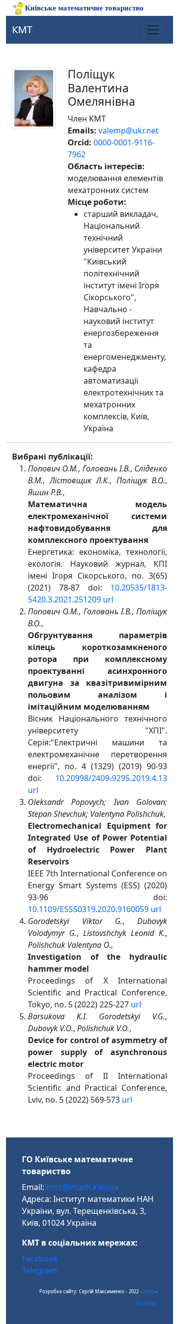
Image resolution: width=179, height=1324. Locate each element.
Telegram (39, 1270)
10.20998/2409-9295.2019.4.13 (111, 778)
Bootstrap (146, 1303)
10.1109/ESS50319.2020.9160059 (88, 909)
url (108, 599)
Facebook (40, 1258)
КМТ (22, 29)
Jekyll (148, 1291)
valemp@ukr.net (128, 130)
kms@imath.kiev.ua (82, 1187)
